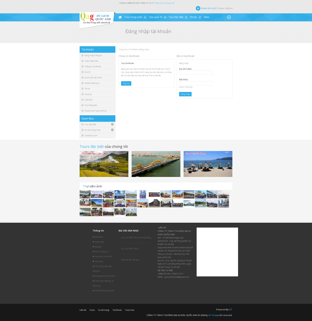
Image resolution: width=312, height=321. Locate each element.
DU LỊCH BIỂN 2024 (129, 248)
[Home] (120, 17)
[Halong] (120, 203)
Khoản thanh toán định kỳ (96, 110)
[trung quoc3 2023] (85, 194)
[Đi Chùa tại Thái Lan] (108, 203)
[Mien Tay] (143, 194)
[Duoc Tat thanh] (154, 194)
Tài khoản (133, 49)
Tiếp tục (126, 83)
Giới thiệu (99, 237)
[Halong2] (131, 212)
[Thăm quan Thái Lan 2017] (189, 194)
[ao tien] (212, 194)
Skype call (170, 3)
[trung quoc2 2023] (120, 194)
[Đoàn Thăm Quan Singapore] (223, 203)
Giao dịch (89, 99)
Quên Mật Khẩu (91, 61)
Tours (92, 310)
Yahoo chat (159, 3)
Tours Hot (129, 310)
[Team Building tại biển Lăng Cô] (97, 203)
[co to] (166, 194)
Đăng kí (99, 55)
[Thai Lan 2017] (97, 212)
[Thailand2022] (189, 203)
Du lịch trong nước (92, 130)
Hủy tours (99, 261)
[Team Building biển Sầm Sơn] (143, 203)
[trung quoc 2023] (108, 194)
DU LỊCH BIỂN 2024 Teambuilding (136, 237)
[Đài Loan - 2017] (212, 203)
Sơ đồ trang (103, 310)
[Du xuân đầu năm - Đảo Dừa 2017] (120, 212)
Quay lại (88, 94)
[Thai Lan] (223, 194)
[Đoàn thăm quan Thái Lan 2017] (154, 203)
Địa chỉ (87, 72)
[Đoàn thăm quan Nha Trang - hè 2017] (201, 194)
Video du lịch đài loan (130, 259)
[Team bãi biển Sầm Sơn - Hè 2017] (85, 203)
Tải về (87, 88)
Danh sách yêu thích (93, 77)
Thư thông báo (91, 105)
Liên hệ (83, 310)
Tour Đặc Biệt (90, 124)
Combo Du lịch (91, 135)
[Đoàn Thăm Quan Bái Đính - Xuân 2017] (108, 212)
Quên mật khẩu (186, 87)
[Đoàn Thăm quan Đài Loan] (166, 203)
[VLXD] (97, 194)
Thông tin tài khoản (93, 66)
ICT (230, 309)
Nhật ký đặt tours (92, 83)
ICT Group (213, 315)
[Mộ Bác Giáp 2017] (177, 203)
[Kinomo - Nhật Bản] (131, 203)
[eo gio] (177, 194)
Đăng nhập (89, 55)
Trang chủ (123, 49)
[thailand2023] (131, 194)
